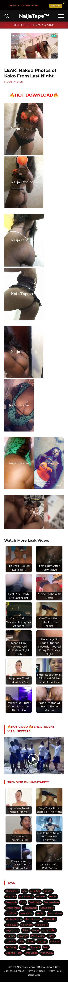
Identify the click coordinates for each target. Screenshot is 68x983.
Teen (45, 947)
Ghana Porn (12, 907)
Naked (25, 930)
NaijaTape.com (26, 967)
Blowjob (41, 896)
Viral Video (30, 952)
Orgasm (23, 936)
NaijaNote (27, 924)
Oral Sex (10, 936)
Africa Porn (12, 891)
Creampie (11, 902)
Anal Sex (35, 891)
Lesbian (40, 913)
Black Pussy (26, 896)
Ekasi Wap (34, 974)
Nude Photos (13, 81)
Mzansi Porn (32, 919)
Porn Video (38, 936)
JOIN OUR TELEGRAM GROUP (34, 25)
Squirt (24, 947)
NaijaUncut (12, 930)
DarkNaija (35, 902)
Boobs (53, 896)
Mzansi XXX (49, 919)
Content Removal (14, 970)
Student (35, 947)
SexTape (42, 941)
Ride (21, 941)
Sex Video (11, 947)
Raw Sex (10, 941)
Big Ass (47, 891)
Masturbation (13, 919)
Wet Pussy (46, 952)
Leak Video (26, 913)
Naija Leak (11, 924)
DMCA (41, 967)
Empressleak (51, 902)
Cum (23, 902)
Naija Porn (41, 924)
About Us (53, 967)
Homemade (30, 907)
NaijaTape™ (34, 16)
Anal (24, 891)
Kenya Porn (47, 907)
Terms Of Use (35, 970)
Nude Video (48, 930)
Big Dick (10, 896)
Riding (31, 941)
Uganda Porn (13, 952)
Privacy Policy (54, 970)
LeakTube (11, 913)
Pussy (51, 936)
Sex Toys (55, 941)
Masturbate (55, 913)
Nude (35, 930)
